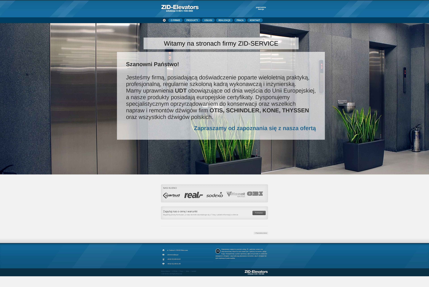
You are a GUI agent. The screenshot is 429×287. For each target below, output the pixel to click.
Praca (240, 20)
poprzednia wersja (261, 8)
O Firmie (175, 20)
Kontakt (255, 20)
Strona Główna (165, 271)
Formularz (259, 213)
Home (164, 20)
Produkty (192, 20)
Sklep (187, 271)
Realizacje (224, 20)
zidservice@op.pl (172, 255)
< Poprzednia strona (261, 233)
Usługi (208, 20)
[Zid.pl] (180, 11)
